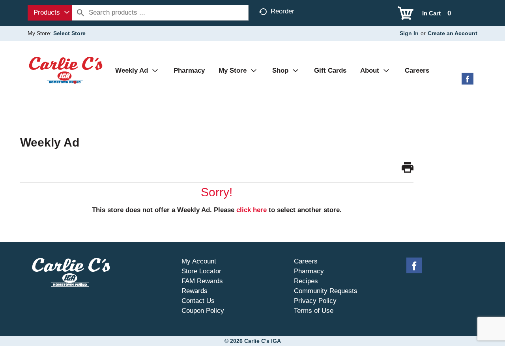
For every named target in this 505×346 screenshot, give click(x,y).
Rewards (194, 291)
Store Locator (201, 271)
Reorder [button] (282, 11)
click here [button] (251, 210)
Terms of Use (313, 310)
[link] (407, 168)
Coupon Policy (202, 310)
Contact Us (198, 301)
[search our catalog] (80, 13)
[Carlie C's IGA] (66, 70)
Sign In (409, 33)
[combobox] (50, 13)
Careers (306, 261)
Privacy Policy (315, 301)
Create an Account (452, 33)
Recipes (306, 281)
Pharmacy (309, 271)
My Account (198, 261)
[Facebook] (467, 81)
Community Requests (325, 291)
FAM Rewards (202, 281)
